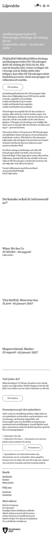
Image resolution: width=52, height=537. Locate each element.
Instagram (6, 495)
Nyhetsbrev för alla (12, 436)
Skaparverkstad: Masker (18, 349)
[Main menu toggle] (48, 6)
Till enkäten (12, 398)
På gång (5, 479)
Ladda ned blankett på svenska (17, 101)
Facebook (6, 492)
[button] (40, 6)
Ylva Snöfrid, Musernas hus (20, 300)
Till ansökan (12, 87)
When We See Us (13, 248)
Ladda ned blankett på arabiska (17, 107)
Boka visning (8, 482)
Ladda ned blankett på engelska (17, 104)
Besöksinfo (7, 476)
